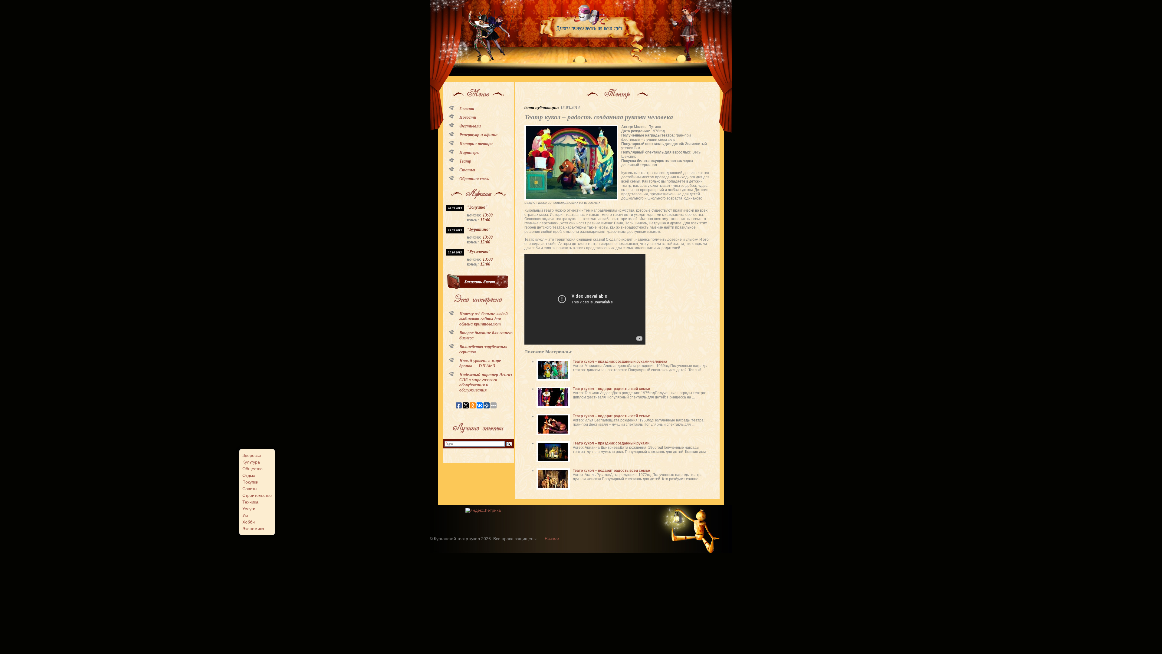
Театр (465, 161)
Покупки (250, 482)
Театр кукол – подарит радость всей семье (611, 389)
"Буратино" (479, 229)
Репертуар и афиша (478, 135)
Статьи (467, 170)
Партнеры (469, 152)
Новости (467, 117)
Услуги (248, 508)
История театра (476, 143)
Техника (250, 502)
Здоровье (251, 455)
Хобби (248, 522)
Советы (249, 488)
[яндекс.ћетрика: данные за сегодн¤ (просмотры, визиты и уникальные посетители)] (483, 510)
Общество (252, 468)
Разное (552, 538)
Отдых (248, 475)
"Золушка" (477, 207)
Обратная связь (474, 179)
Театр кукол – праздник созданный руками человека (620, 361)
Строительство (257, 495)
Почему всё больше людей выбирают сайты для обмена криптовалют (483, 319)
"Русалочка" (479, 251)
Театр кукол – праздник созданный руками (611, 443)
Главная (466, 108)
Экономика (253, 528)
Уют (246, 515)
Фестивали (470, 126)
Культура (251, 462)
